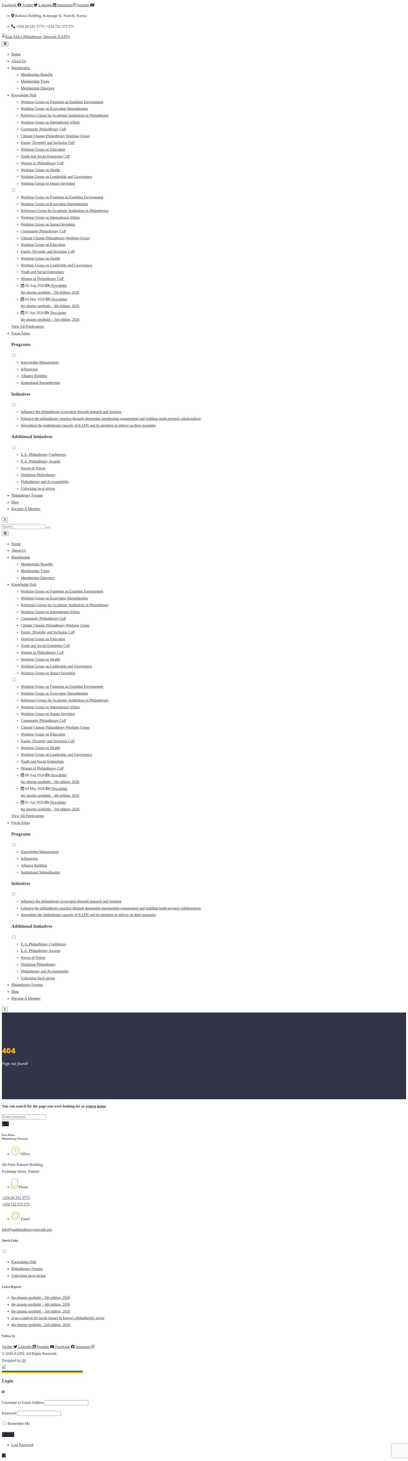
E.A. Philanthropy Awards (40, 461)
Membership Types (35, 81)
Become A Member (25, 509)
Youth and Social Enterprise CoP (45, 156)
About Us (18, 61)
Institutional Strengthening (40, 383)
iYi (24, 1360)
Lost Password (22, 1445)
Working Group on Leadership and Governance (56, 177)
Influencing (29, 369)
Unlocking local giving (38, 489)
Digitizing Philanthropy (38, 475)
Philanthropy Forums (27, 495)
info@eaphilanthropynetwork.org (27, 1230)
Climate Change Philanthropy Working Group (55, 136)
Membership (20, 68)
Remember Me (18, 1424)
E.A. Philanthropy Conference (43, 455)
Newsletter (58, 286)
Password (9, 1413)
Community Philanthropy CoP (43, 129)
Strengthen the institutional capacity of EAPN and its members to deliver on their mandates (88, 425)
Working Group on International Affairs (50, 122)
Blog (15, 502)
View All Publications (27, 326)
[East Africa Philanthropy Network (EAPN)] (36, 37)
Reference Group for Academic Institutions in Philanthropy (65, 115)
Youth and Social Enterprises (42, 272)
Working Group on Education (43, 149)
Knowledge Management (40, 362)
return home (96, 1106)
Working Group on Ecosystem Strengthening (54, 109)
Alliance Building (34, 376)
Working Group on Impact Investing (48, 183)
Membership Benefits (37, 75)
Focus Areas (20, 333)
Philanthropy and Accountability (45, 482)
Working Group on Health (40, 170)
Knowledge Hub (23, 95)
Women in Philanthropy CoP (42, 163)
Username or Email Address (23, 1403)
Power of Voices (33, 468)
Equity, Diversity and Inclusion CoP (48, 143)
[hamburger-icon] (5, 43)
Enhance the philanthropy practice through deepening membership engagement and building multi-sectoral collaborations (111, 419)
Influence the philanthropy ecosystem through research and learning (71, 412)
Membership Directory (38, 88)
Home (16, 54)
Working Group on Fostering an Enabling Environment (62, 102)
